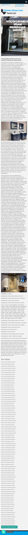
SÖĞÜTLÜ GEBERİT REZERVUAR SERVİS (8, 426)
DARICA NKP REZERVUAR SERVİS (7, 495)
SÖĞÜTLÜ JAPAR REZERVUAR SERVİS (8, 439)
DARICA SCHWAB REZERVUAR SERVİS (8, 520)
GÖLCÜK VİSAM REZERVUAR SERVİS (8, 374)
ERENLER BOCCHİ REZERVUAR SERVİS (8, 487)
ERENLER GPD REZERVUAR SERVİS (7, 456)
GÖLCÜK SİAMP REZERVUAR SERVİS (8, 397)
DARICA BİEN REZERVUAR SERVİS (7, 508)
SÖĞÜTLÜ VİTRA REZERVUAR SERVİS (8, 418)
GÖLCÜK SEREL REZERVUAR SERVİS (8, 405)
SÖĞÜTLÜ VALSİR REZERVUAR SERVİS (8, 445)
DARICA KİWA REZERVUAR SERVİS (7, 497)
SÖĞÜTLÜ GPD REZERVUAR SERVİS (7, 441)
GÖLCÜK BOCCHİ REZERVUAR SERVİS (8, 408)
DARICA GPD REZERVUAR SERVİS (7, 502)
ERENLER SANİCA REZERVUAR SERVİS (8, 491)
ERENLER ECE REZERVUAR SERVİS (7, 464)
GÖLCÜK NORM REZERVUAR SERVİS (8, 391)
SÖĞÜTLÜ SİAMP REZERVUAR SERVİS (8, 431)
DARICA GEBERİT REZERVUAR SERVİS (8, 525)
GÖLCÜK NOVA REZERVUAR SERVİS (8, 393)
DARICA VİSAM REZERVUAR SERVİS (7, 493)
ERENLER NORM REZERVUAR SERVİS (8, 470)
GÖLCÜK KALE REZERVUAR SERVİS (7, 410)
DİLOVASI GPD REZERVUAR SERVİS (7, 364)
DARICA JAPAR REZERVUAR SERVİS (7, 506)
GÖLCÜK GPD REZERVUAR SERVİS (7, 380)
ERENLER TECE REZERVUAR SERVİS (7, 462)
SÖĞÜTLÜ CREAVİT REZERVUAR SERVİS (8, 433)
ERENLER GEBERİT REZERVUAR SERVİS (8, 466)
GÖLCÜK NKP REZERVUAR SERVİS (7, 403)
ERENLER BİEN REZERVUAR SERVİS (7, 460)
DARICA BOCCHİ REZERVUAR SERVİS (8, 512)
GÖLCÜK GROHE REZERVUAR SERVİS (8, 399)
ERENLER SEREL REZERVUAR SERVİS (8, 483)
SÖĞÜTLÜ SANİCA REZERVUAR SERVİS (8, 414)
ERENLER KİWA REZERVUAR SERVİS (7, 472)
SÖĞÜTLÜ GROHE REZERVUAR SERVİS (8, 428)
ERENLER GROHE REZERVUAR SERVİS (8, 481)
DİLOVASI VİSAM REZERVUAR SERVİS (8, 372)
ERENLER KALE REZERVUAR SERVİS (7, 489)
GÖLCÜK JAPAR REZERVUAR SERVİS (8, 382)
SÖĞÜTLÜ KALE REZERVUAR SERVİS (8, 416)
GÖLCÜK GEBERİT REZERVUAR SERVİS (8, 401)
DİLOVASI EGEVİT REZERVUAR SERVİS (8, 362)
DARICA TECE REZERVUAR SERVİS (7, 500)
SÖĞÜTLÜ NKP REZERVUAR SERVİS (7, 424)
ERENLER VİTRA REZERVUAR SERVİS (8, 485)
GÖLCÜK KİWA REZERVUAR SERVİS (7, 389)
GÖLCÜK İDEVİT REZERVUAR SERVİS (8, 378)
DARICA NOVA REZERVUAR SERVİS (7, 514)
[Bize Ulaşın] (3, 532)
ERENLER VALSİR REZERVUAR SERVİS (8, 454)
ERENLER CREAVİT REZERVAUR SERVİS (8, 477)
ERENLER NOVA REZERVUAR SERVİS (8, 474)
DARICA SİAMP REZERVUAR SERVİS (7, 518)
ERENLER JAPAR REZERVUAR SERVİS (8, 458)
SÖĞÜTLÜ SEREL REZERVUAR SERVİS (8, 422)
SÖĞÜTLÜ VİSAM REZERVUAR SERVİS (8, 447)
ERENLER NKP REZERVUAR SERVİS (7, 479)
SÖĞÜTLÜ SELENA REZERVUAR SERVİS (8, 443)
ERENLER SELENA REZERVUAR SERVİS (8, 451)
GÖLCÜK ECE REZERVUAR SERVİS (7, 387)
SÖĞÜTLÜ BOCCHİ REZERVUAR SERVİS (8, 420)
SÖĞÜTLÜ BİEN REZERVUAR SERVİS (8, 437)
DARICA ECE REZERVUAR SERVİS (7, 510)
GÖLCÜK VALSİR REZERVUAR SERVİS (8, 376)
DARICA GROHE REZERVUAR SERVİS (8, 523)
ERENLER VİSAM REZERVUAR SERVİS (8, 449)
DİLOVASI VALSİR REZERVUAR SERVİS (8, 370)
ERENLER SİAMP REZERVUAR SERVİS (8, 468)
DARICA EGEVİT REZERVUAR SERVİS (8, 504)
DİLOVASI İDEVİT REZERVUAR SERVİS (8, 366)
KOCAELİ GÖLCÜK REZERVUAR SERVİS (8, 412)
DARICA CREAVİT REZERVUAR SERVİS (8, 516)
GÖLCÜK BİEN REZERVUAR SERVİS (7, 385)
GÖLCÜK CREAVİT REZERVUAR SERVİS (8, 395)
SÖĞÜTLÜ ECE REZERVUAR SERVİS (7, 435)
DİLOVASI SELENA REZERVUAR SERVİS (8, 368)
